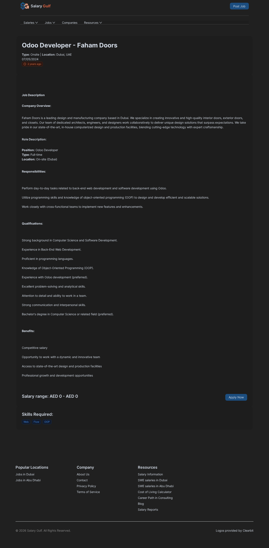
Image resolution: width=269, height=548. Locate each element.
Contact (82, 480)
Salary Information (150, 474)
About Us (83, 474)
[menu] (134, 22)
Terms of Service (88, 492)
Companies (69, 22)
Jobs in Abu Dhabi (28, 480)
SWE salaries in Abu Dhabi (156, 486)
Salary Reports (148, 509)
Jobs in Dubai (25, 474)
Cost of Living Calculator (154, 492)
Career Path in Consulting (155, 498)
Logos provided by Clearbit (234, 530)
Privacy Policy (86, 486)
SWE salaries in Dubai (152, 480)
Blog (141, 503)
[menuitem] (31, 22)
